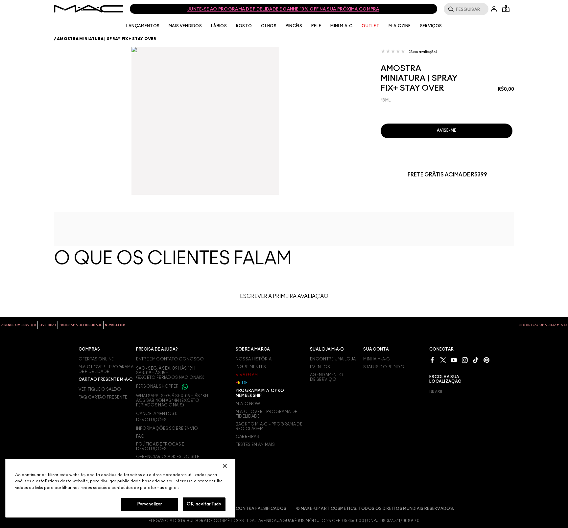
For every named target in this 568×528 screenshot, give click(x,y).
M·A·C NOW (248, 404)
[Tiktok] (476, 360)
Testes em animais (255, 445)
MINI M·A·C (341, 26)
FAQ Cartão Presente (103, 397)
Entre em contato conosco (170, 359)
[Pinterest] (486, 360)
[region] (120, 488)
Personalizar (149, 504)
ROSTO (244, 26)
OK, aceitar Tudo (204, 504)
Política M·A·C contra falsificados (243, 509)
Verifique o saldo (100, 389)
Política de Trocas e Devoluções (160, 446)
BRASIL (436, 392)
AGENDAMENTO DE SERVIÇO (326, 377)
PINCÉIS (294, 26)
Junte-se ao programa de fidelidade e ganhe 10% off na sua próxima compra (283, 9)
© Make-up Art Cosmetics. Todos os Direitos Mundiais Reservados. (375, 509)
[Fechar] (225, 466)
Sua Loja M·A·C (327, 349)
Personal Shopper (157, 386)
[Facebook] (432, 360)
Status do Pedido (383, 367)
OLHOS (268, 26)
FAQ (140, 436)
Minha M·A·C (376, 359)
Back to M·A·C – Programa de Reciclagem (269, 426)
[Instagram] (465, 360)
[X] (443, 360)
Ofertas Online (96, 359)
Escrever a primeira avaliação (284, 296)
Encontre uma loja (333, 359)
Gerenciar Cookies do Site (168, 457)
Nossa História (254, 359)
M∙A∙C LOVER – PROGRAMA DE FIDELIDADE (106, 369)
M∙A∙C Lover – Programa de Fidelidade (266, 414)
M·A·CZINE (400, 26)
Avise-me (446, 130)
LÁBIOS (219, 26)
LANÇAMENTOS (142, 26)
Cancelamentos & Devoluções (157, 417)
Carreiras (247, 437)
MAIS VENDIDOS (185, 26)
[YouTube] (454, 360)
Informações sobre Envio (167, 428)
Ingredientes (251, 367)
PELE (316, 26)
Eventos (320, 367)
